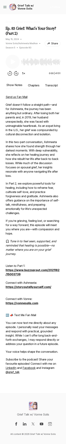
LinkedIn (11, 368)
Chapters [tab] (33, 85)
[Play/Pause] (13, 62)
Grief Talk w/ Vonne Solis (26, 7)
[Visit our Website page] (50, 424)
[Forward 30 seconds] (16, 73)
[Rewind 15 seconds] (9, 73)
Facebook (29, 368)
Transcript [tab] (51, 85)
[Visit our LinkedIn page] (24, 424)
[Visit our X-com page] (33, 424)
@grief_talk (13, 372)
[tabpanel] (33, 238)
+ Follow (55, 6)
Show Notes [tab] (14, 85)
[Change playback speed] (23, 73)
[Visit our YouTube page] (41, 424)
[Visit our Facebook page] (16, 424)
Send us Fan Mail (16, 97)
